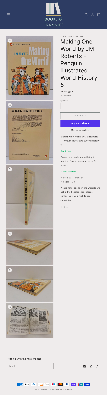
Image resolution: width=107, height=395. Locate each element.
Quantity (64, 101)
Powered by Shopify (65, 389)
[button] (8, 15)
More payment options (80, 130)
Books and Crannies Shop (49, 389)
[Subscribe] (50, 366)
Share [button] (66, 207)
